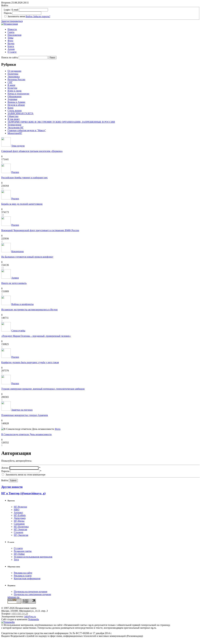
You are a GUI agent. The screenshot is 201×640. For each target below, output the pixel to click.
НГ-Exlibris (20, 515)
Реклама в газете (23, 575)
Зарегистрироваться (12, 21)
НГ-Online (19, 554)
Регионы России (16, 79)
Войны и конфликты (22, 304)
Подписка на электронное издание (32, 594)
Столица (18, 532)
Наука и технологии (18, 93)
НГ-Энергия (20, 529)
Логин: (5, 467)
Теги (16, 559)
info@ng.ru (30, 616)
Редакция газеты (23, 551)
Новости (12, 29)
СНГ (10, 82)
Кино (10, 107)
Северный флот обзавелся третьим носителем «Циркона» (32, 151)
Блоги (11, 46)
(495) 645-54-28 (19, 613)
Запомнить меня (16, 16)
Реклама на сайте (23, 572)
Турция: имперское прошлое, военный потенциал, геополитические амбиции (43, 388)
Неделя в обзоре (16, 105)
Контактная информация (27, 578)
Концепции (17, 251)
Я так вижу (14, 119)
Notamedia (33, 619)
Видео (11, 43)
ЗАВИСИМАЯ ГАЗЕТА (20, 113)
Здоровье (12, 99)
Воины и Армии (16, 102)
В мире (11, 85)
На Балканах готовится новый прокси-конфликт (27, 256)
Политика (13, 73)
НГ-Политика (21, 526)
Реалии (15, 172)
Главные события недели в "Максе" (27, 130)
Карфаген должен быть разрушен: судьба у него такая (30, 362)
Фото (10, 40)
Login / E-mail (11, 9)
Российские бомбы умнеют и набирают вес (24, 177)
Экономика (14, 76)
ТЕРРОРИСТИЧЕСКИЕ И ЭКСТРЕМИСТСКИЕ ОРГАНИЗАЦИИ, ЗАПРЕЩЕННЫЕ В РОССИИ (61, 122)
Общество (13, 116)
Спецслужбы (18, 330)
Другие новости (12, 486)
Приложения (14, 35)
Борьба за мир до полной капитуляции (22, 204)
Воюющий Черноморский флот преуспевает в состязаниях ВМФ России (40, 230)
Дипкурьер (20, 518)
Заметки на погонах (22, 409)
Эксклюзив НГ (16, 127)
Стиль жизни (15, 110)
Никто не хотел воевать (14, 283)
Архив (11, 49)
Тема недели (18, 145)
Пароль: (5, 471)
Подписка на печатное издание (30, 591)
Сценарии (19, 523)
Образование (15, 96)
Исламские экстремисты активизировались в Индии (29, 309)
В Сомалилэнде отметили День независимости (26, 434)
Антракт (18, 512)
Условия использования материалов (33, 556)
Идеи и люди (15, 90)
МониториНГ (15, 133)
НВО (16, 509)
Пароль (8, 13)
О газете (12, 52)
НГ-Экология (21, 535)
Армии (15, 277)
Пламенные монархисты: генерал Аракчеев (24, 415)
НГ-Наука (19, 521)
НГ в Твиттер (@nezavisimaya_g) (23, 493)
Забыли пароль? (41, 16)
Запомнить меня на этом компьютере (25, 474)
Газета (11, 32)
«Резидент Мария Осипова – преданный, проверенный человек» (36, 336)
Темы (10, 37)
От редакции (14, 71)
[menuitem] (104, 29)
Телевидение (14, 124)
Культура (12, 88)
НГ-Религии (20, 506)
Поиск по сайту (9, 57)
